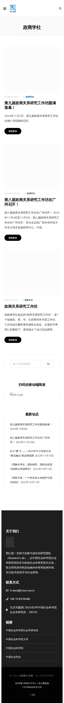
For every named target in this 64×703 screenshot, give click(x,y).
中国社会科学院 (14, 648)
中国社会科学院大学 (17, 639)
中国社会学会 (13, 657)
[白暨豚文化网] (13, 9)
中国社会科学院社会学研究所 (22, 630)
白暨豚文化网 (26, 675)
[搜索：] (32, 363)
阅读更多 (13, 131)
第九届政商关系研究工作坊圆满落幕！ (31, 424)
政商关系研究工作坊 (21, 306)
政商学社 (30, 96)
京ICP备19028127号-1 (25, 683)
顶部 (33, 694)
